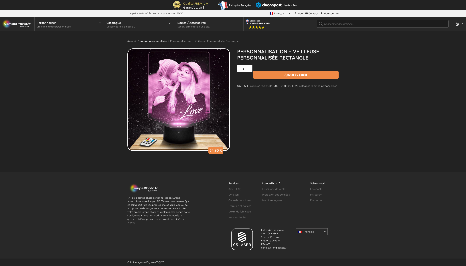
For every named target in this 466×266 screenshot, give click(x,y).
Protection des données (276, 194)
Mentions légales (272, 200)
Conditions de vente (273, 189)
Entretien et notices (239, 206)
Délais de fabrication (240, 211)
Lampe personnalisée (153, 41)
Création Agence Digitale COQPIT (145, 262)
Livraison (233, 194)
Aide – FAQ (234, 189)
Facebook (315, 189)
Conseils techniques (240, 200)
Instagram (316, 194)
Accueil (132, 41)
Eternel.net (316, 200)
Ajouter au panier (296, 74)
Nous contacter (237, 217)
